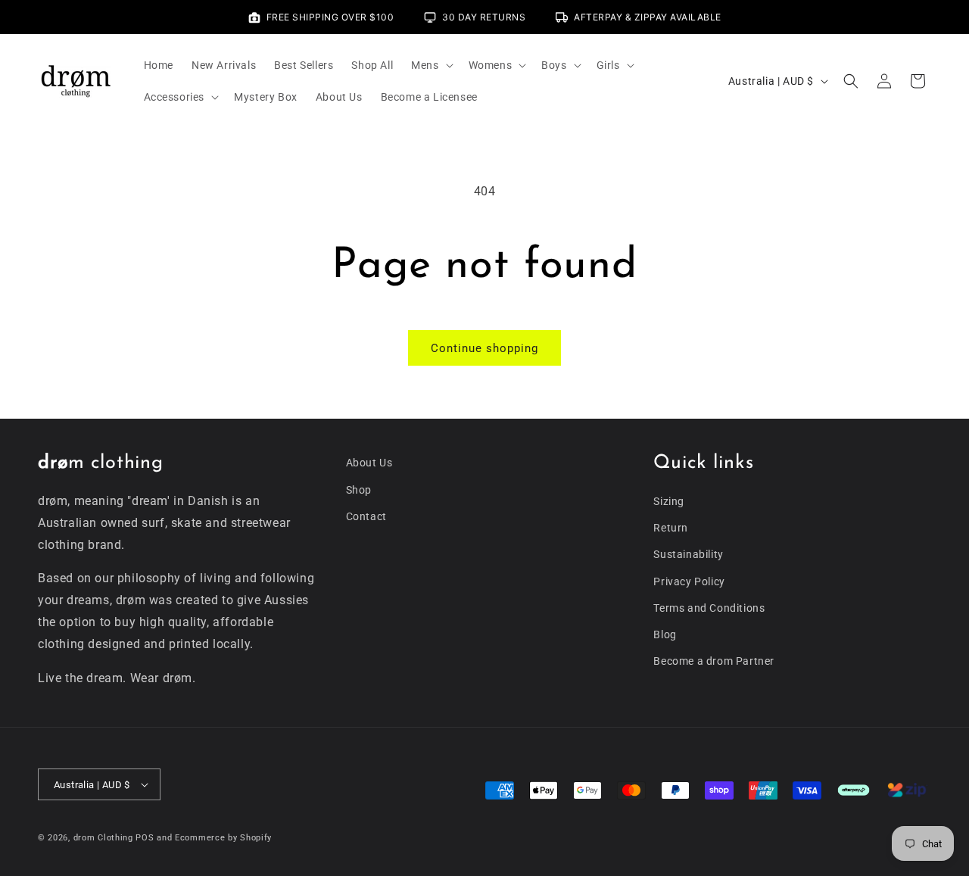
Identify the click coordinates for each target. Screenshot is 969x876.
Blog (664, 634)
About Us (369, 463)
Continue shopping (484, 348)
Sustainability (688, 554)
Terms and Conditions (709, 608)
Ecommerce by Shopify (223, 838)
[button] (430, 65)
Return (670, 528)
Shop (359, 490)
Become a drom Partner (713, 661)
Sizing (668, 501)
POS (145, 838)
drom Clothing (103, 838)
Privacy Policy (688, 581)
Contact (366, 516)
